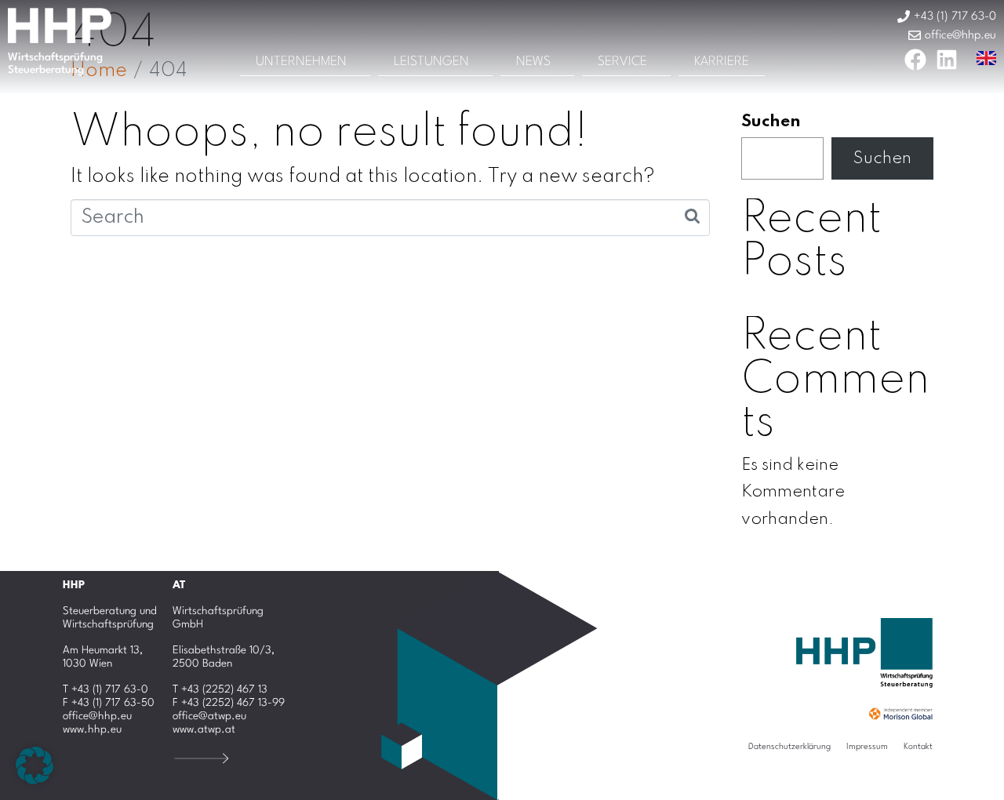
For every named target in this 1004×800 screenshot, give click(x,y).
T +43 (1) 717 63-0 (105, 689)
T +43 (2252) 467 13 (220, 689)
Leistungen (431, 61)
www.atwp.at (204, 729)
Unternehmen (301, 61)
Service (622, 61)
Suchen (771, 121)
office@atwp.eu (209, 716)
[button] (34, 765)
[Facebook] (915, 59)
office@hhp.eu (97, 716)
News (533, 61)
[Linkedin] (947, 59)
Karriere (721, 61)
